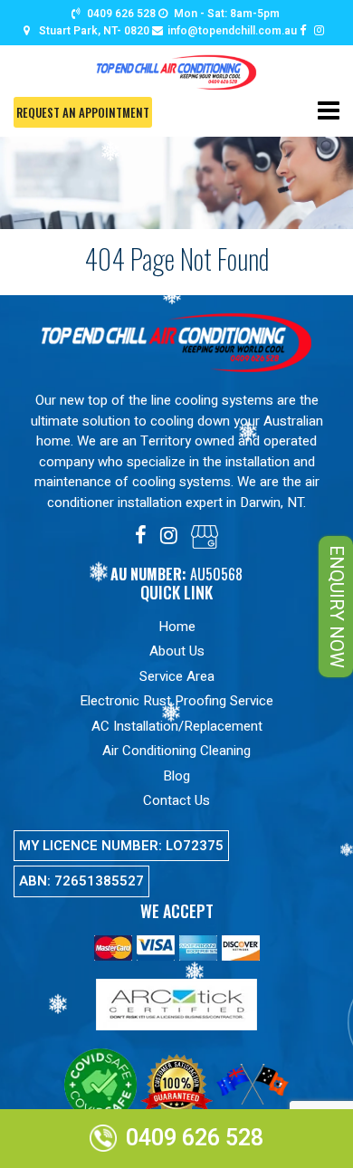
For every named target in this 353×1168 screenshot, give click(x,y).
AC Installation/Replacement (176, 726)
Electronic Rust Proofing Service (176, 701)
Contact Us (176, 800)
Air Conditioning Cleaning (176, 751)
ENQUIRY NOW (336, 606)
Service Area (177, 676)
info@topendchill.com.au (232, 31)
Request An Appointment (82, 112)
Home (177, 627)
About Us (177, 651)
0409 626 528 (121, 13)
